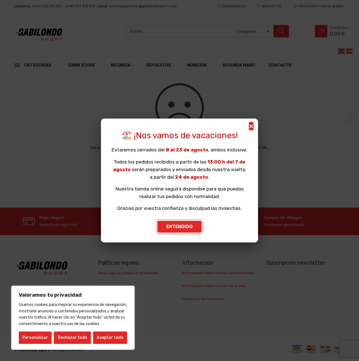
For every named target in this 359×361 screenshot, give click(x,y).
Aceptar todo (110, 337)
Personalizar (35, 337)
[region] (73, 318)
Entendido (179, 226)
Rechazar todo (72, 337)
